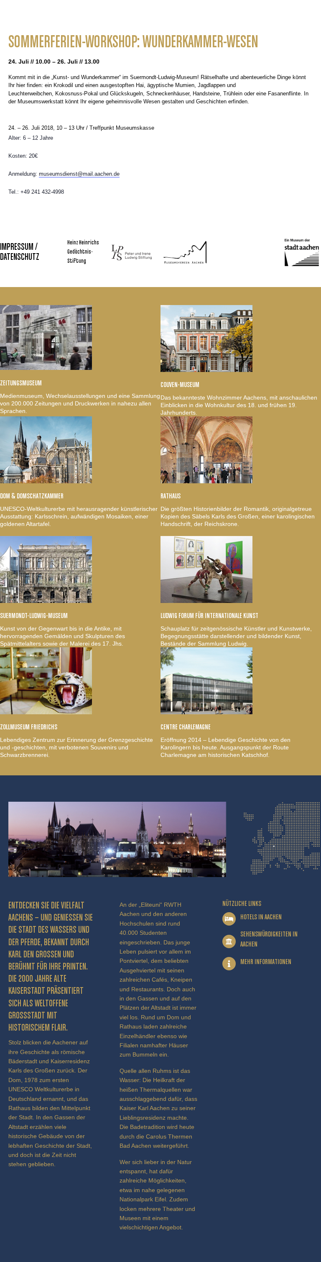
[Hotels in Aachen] (229, 919)
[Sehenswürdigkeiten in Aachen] (229, 941)
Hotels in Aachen (261, 917)
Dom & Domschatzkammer (32, 496)
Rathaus (170, 496)
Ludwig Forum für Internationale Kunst (209, 616)
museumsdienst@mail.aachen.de (79, 174)
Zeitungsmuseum (21, 383)
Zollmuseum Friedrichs (28, 727)
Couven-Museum (179, 385)
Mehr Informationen (265, 962)
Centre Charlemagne (185, 727)
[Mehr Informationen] (229, 963)
